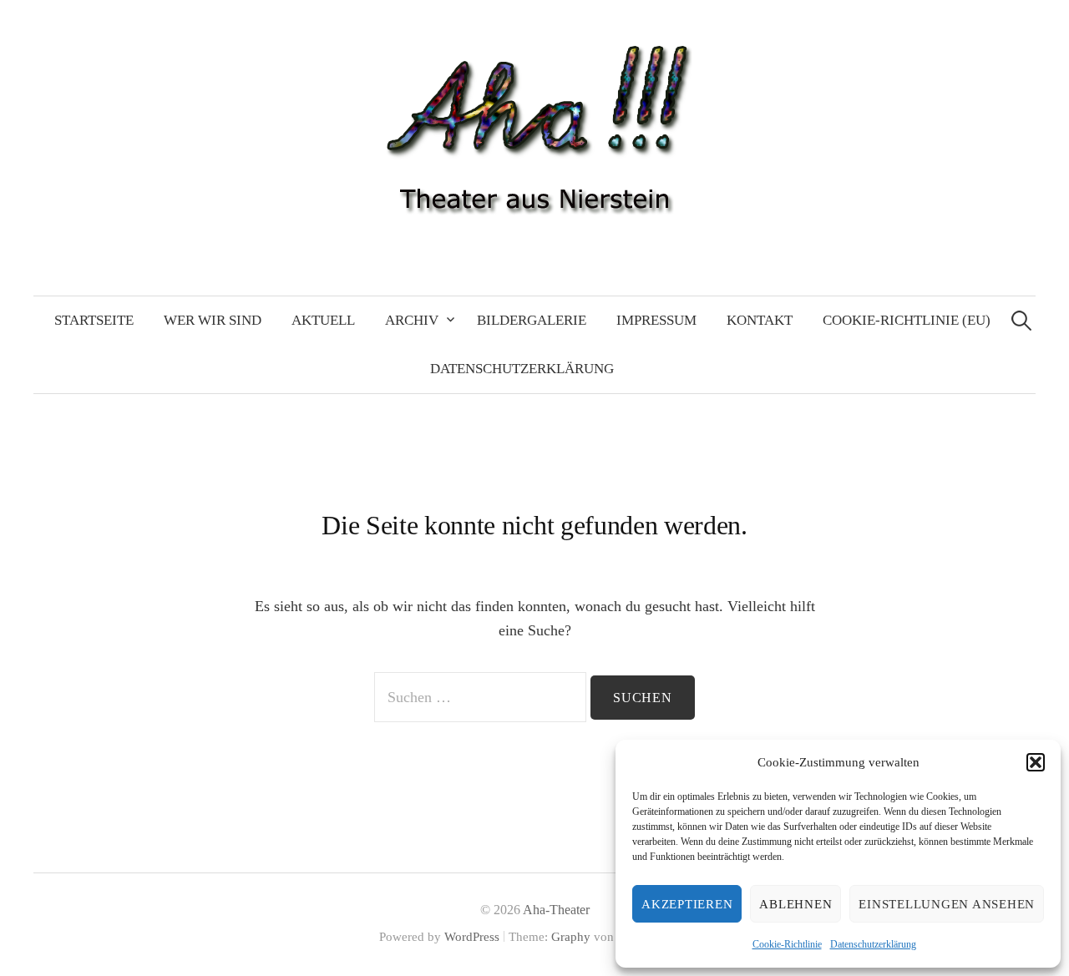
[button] (1035, 762)
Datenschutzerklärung (873, 944)
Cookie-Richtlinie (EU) (906, 320)
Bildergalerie (531, 320)
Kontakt (760, 320)
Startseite (94, 320)
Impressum (656, 320)
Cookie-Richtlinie (787, 944)
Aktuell (323, 320)
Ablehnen (795, 904)
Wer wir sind (212, 320)
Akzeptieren (686, 904)
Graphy (570, 936)
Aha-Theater (556, 910)
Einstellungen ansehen (947, 904)
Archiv (411, 320)
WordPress (471, 936)
